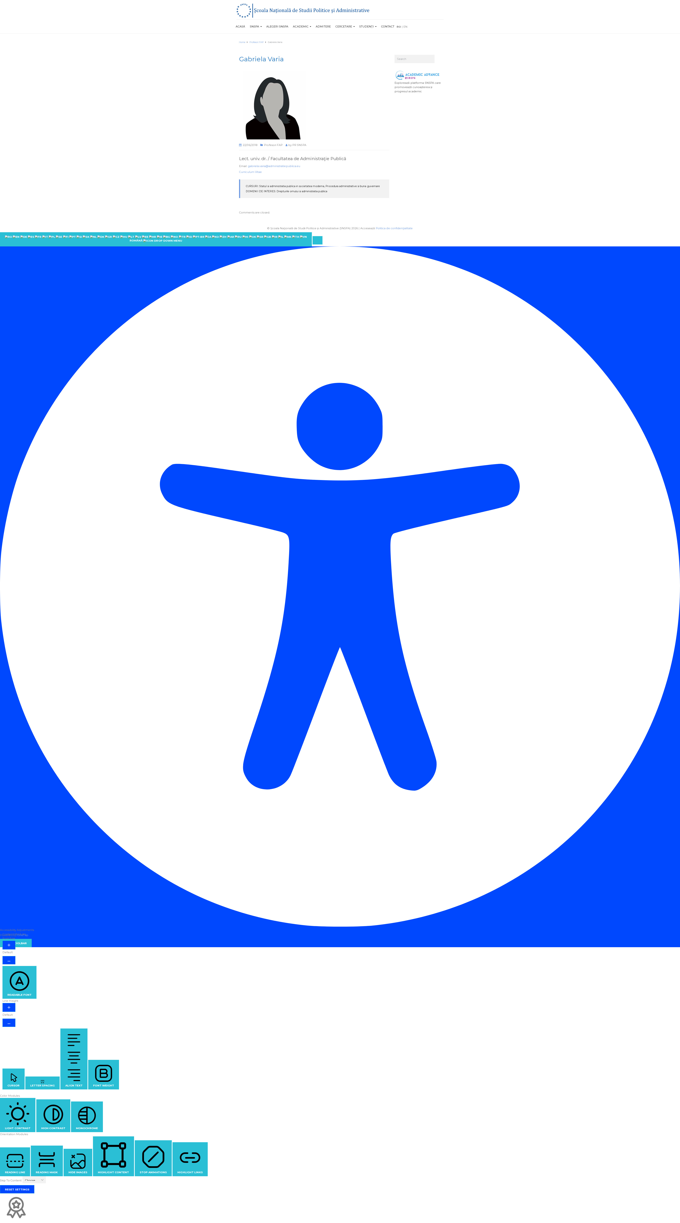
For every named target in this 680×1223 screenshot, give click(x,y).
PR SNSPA (299, 145)
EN (405, 26)
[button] (317, 240)
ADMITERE (323, 26)
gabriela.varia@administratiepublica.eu (274, 166)
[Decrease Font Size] (8, 960)
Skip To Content (11, 1180)
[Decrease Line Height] (8, 1023)
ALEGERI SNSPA (277, 26)
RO (399, 26)
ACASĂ (240, 26)
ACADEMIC (300, 26)
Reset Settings (17, 1189)
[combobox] (156, 239)
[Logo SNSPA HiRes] (302, 10)
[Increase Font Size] (8, 945)
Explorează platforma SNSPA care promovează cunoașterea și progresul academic (418, 87)
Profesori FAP (273, 145)
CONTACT (388, 26)
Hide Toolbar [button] (16, 943)
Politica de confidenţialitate (394, 228)
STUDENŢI (366, 26)
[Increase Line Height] (8, 1007)
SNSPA (254, 26)
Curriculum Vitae (250, 172)
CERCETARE (343, 26)
